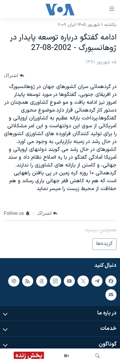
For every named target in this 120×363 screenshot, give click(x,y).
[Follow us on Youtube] (69, 281)
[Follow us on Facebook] (111, 281)
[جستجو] (97, 355)
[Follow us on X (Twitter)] (83, 281)
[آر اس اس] (27, 281)
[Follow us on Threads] (41, 281)
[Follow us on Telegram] (97, 281)
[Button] (14, 75)
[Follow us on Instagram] (55, 281)
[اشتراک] (111, 294)
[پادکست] (13, 281)
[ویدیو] (66, 355)
